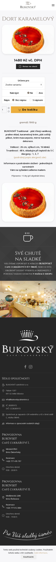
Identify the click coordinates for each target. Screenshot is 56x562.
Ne (31, 93)
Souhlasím (28, 557)
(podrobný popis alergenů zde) (30, 157)
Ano (41, 93)
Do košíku (30, 109)
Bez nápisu (21, 100)
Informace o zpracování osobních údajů (22, 423)
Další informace (40, 553)
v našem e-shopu (42, 273)
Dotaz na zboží (30, 66)
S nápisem (37, 100)
